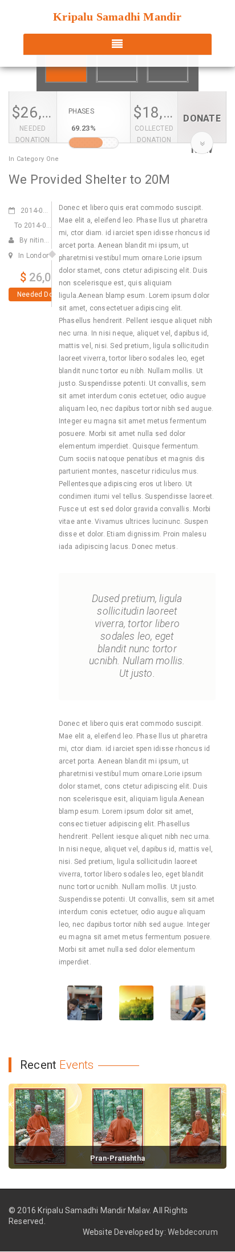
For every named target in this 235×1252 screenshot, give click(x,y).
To (37, 225)
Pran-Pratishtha (117, 1158)
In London (34, 256)
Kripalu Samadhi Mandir (117, 16)
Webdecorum (193, 1232)
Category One (38, 159)
